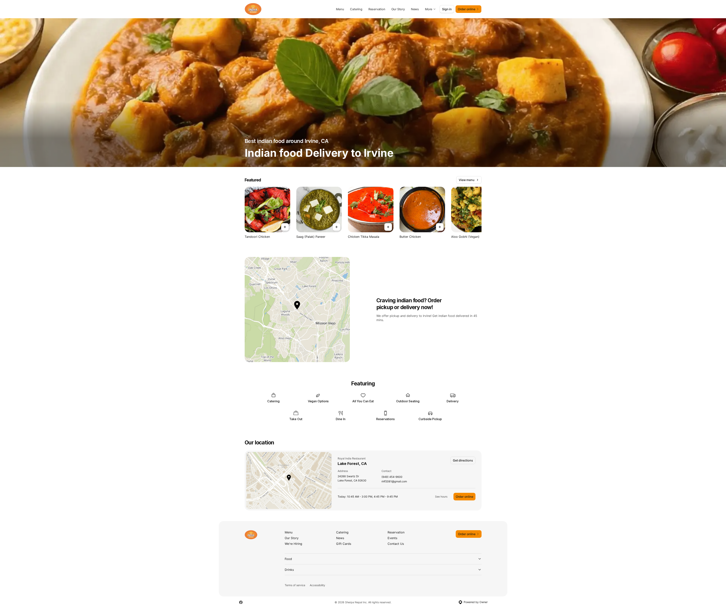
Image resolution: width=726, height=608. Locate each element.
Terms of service (295, 585)
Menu (340, 9)
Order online (464, 497)
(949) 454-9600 (392, 477)
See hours (441, 496)
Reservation (376, 9)
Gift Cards (343, 544)
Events (392, 538)
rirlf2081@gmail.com (394, 481)
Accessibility (317, 585)
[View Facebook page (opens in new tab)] (241, 602)
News (415, 9)
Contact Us (396, 544)
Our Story (398, 9)
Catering (356, 9)
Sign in (447, 9)
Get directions (463, 460)
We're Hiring (293, 544)
